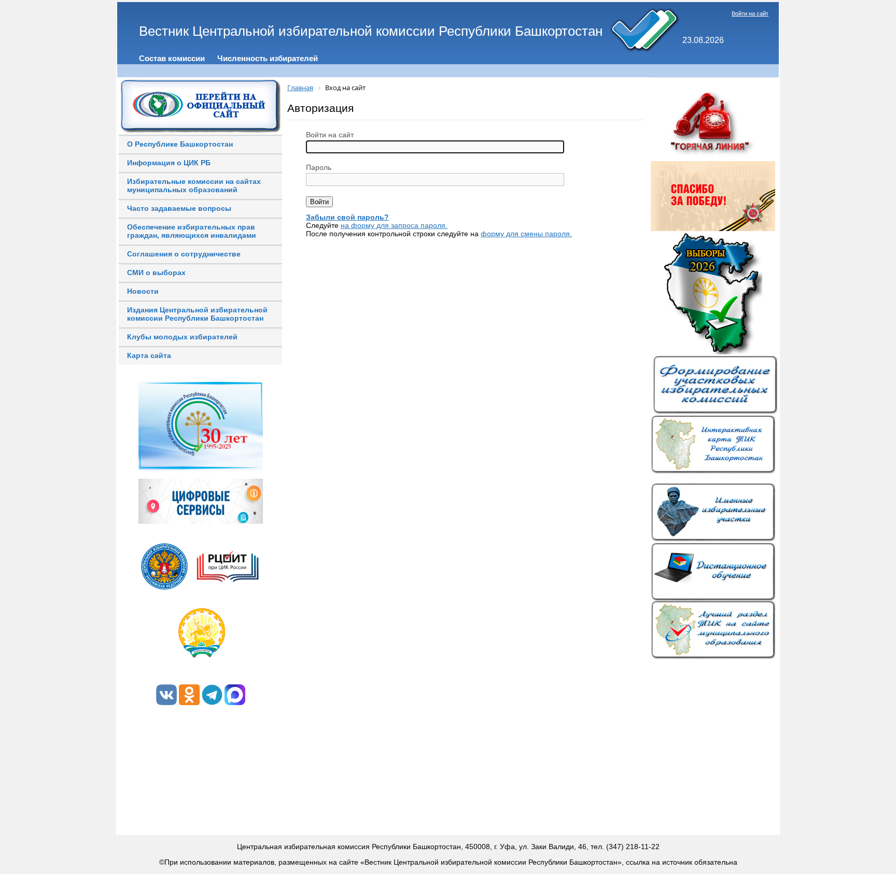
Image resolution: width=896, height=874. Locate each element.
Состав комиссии (172, 58)
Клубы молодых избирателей (182, 337)
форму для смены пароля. (526, 234)
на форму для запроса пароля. (394, 225)
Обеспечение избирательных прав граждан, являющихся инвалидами (191, 231)
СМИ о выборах (156, 272)
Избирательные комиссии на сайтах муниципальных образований (194, 185)
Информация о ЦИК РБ (169, 163)
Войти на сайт (750, 13)
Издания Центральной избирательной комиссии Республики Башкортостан (197, 314)
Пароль (318, 167)
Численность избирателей (267, 58)
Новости (143, 291)
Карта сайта (149, 355)
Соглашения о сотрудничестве (184, 254)
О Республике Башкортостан (180, 144)
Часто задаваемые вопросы (179, 208)
